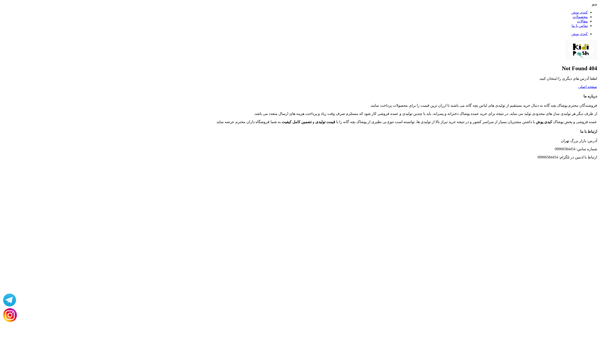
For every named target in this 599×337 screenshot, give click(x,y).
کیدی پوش (579, 12)
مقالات (582, 21)
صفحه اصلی (587, 87)
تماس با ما (580, 26)
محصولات (580, 17)
